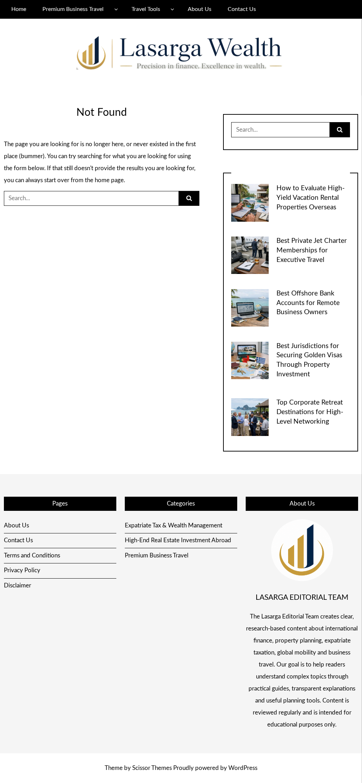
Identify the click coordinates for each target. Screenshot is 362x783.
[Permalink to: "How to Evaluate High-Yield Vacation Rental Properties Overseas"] (250, 202)
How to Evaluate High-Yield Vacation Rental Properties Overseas (310, 198)
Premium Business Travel (73, 9)
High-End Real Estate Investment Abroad (178, 540)
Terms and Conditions (32, 555)
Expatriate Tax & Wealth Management (173, 525)
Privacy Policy (22, 570)
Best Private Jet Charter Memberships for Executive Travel (311, 250)
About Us (199, 9)
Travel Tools (146, 9)
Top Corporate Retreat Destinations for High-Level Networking (309, 412)
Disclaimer (17, 585)
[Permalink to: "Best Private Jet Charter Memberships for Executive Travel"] (250, 255)
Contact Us (242, 9)
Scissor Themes (152, 768)
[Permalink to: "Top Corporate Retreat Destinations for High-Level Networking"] (250, 417)
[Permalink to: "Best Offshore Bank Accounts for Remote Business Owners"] (250, 307)
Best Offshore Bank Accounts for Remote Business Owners (308, 303)
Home (18, 9)
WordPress (242, 768)
